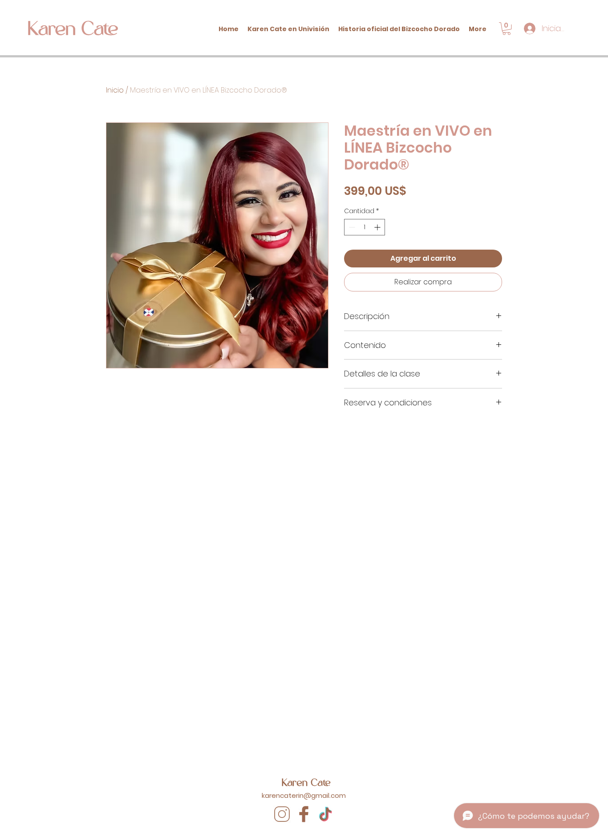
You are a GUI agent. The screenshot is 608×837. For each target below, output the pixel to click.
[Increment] (378, 227)
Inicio (115, 90)
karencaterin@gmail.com (304, 795)
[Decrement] (351, 227)
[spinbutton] (365, 227)
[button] (506, 28)
